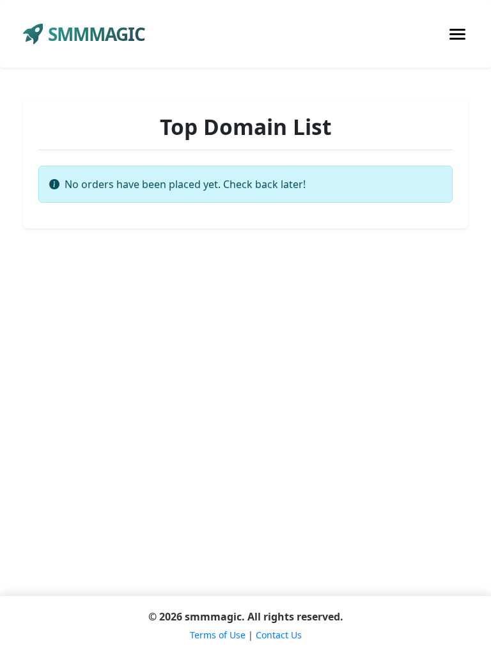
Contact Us (279, 635)
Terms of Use (218, 635)
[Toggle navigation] (457, 34)
